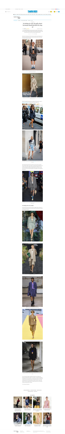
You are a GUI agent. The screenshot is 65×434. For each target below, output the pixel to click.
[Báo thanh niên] (32, 11)
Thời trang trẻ (49, 14)
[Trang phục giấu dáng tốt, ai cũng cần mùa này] (47, 402)
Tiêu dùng (46, 14)
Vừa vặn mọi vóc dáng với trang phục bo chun (37, 425)
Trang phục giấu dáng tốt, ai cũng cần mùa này (47, 409)
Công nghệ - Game (40, 14)
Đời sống (22, 14)
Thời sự (15, 14)
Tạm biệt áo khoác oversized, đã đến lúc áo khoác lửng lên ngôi (18, 409)
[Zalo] (59, 9)
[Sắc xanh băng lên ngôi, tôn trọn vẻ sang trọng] (27, 418)
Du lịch (30, 14)
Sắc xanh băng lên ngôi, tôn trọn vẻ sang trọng (27, 425)
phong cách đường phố (25, 102)
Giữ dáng (19, 20)
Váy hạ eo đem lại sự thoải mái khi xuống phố (18, 425)
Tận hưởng (29, 20)
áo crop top (35, 391)
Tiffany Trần (25, 28)
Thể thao (37, 14)
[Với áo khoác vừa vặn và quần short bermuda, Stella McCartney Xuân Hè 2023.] (32, 324)
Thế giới (17, 14)
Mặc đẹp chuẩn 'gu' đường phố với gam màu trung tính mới (47, 425)
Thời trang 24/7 (15, 20)
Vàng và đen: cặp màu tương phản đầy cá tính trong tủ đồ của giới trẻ (37, 409)
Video (44, 14)
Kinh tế (19, 14)
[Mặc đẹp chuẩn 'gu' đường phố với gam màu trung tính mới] (47, 418)
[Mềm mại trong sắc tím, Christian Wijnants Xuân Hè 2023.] (32, 291)
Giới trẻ (26, 14)
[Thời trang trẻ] (17, 17)
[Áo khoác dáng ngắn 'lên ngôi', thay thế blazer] (27, 402)
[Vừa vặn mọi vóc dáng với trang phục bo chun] (37, 418)
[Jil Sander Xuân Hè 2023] (32, 258)
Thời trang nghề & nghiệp (24, 20)
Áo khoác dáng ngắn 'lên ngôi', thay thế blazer (27, 409)
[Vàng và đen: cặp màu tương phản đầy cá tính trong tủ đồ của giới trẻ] (37, 402)
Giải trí (34, 14)
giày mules (34, 161)
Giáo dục (28, 14)
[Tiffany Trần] (22, 28)
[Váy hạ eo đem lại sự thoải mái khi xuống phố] (18, 418)
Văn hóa (32, 14)
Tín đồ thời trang (30, 391)
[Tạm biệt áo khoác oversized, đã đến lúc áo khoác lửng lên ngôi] (18, 402)
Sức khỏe (24, 14)
